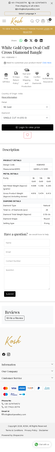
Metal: (4, 102)
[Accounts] (43, 21)
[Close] (52, 3)
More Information (9, 97)
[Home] (16, 21)
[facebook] (25, 40)
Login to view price (29, 127)
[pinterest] (36, 40)
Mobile (8, 257)
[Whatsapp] (20, 40)
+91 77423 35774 (12, 407)
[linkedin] (41, 40)
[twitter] (31, 40)
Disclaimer (43, 430)
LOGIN (46, 29)
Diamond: (6, 113)
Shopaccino (18, 435)
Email (8, 248)
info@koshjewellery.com (29, 9)
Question (9, 266)
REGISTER (27, 32)
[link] (32, 21)
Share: (14, 40)
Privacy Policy (31, 430)
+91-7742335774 (19, 2)
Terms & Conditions (14, 430)
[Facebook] (4, 354)
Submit (10, 294)
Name (8, 239)
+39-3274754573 (39, 2)
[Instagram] (8, 354)
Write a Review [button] (14, 318)
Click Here (46, 62)
